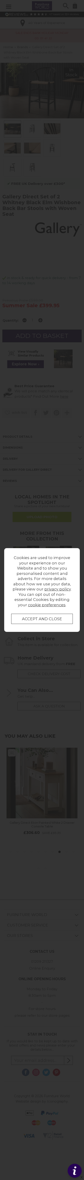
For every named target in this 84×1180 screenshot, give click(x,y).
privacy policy (57, 589)
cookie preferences (47, 605)
